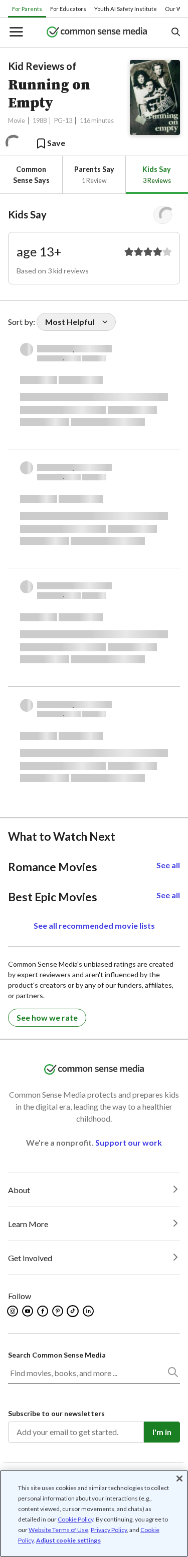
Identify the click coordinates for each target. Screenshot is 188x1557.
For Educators (68, 8)
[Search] (172, 1374)
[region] (94, 1513)
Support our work (128, 1142)
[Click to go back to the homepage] (97, 32)
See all (168, 865)
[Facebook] (43, 1311)
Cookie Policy (75, 1519)
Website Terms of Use (58, 1530)
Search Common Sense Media (57, 1355)
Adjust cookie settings (68, 1540)
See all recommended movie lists (94, 925)
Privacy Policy (109, 1530)
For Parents (27, 8)
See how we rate (47, 1017)
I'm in (161, 1432)
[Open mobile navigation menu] (15, 32)
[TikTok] (74, 1311)
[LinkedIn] (89, 1311)
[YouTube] (28, 1311)
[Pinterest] (58, 1311)
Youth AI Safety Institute (125, 8)
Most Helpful (69, 321)
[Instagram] (13, 1311)
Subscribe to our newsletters (56, 1413)
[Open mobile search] (175, 32)
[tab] (31, 174)
